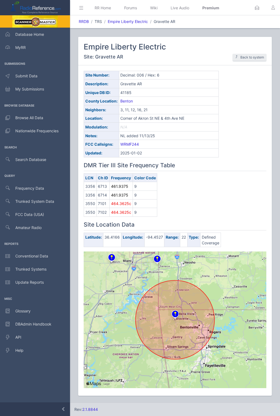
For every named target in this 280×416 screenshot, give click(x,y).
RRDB (84, 21)
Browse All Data (29, 117)
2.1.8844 (90, 409)
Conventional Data (31, 256)
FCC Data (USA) (29, 214)
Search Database (30, 159)
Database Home (29, 34)
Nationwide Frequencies (37, 130)
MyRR (20, 47)
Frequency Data (29, 188)
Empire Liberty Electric (128, 21)
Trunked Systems (30, 269)
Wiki (154, 7)
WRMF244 (129, 144)
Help (19, 350)
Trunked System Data (34, 201)
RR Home (103, 7)
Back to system (252, 57)
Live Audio (180, 7)
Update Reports (29, 282)
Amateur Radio (28, 227)
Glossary (23, 311)
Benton (126, 101)
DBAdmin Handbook (33, 324)
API (18, 337)
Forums (130, 7)
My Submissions (29, 89)
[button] (257, 7)
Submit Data (26, 76)
